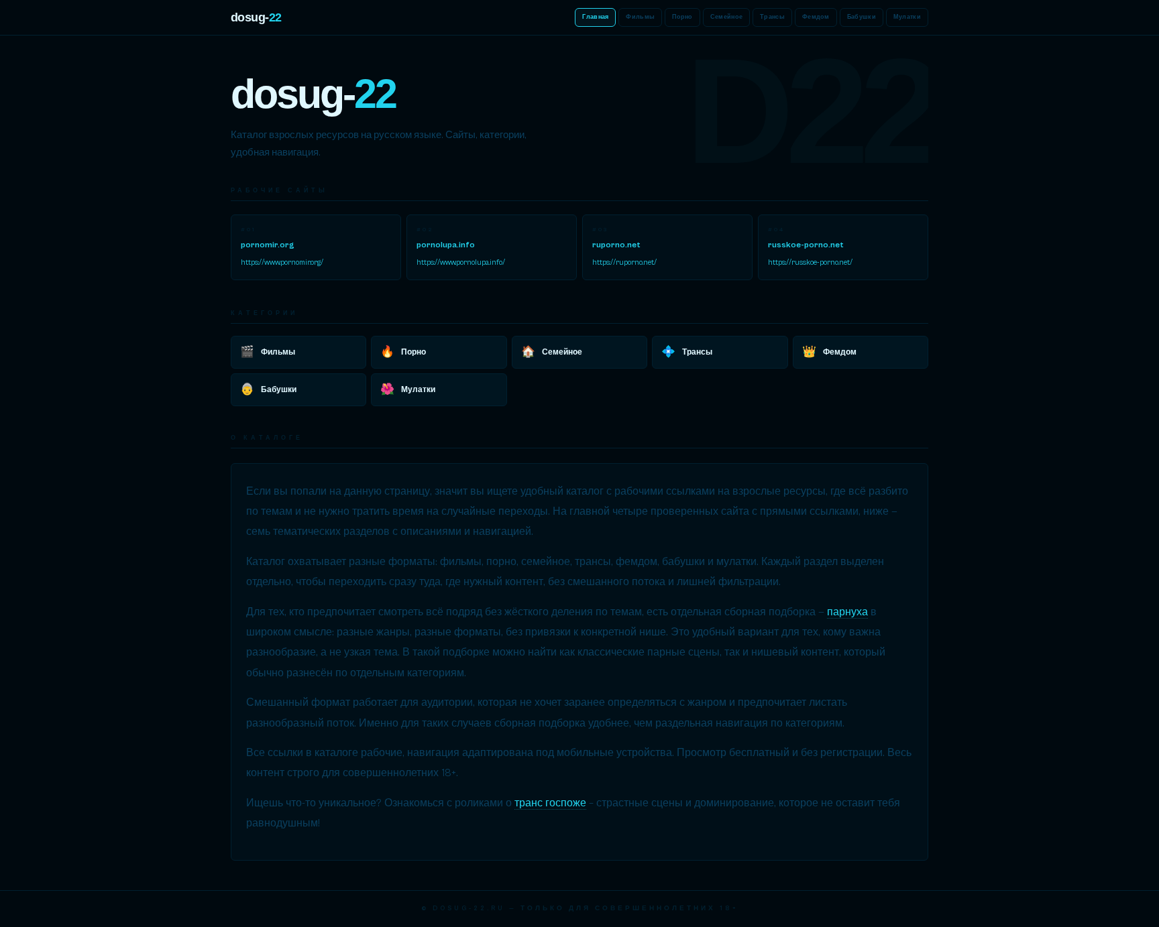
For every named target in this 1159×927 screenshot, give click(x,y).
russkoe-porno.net (806, 245)
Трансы (772, 17)
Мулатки (907, 17)
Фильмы (640, 17)
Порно (682, 17)
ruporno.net (616, 245)
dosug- (256, 17)
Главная (595, 17)
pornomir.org (267, 245)
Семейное (726, 17)
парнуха (847, 612)
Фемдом (816, 17)
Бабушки (861, 17)
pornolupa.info (446, 245)
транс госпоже (550, 803)
